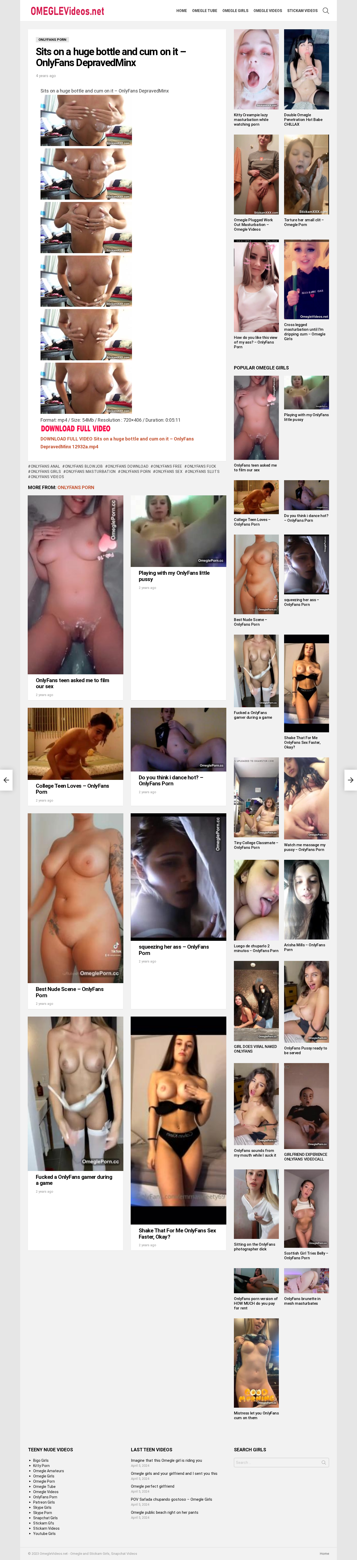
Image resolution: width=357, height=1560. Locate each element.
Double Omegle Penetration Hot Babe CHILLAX (303, 120)
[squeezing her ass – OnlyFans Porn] (178, 877)
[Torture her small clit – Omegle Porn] (306, 174)
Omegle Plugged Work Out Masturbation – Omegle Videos (253, 225)
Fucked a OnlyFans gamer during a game (74, 1180)
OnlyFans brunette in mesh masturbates (302, 1301)
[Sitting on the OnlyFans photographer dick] (256, 1204)
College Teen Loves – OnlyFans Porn (72, 789)
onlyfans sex (169, 471)
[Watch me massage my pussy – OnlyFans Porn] (306, 798)
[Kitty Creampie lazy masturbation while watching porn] (256, 69)
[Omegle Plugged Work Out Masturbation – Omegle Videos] (256, 174)
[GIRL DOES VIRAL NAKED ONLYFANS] (256, 1001)
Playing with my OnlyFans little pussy (174, 576)
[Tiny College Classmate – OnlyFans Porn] (256, 797)
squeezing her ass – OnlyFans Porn (174, 950)
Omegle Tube (204, 11)
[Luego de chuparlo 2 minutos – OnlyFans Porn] (256, 900)
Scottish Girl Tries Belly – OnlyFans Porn (306, 1255)
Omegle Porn (44, 1481)
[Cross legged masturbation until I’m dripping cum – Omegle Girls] (306, 280)
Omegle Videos (268, 11)
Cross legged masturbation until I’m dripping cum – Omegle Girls (304, 331)
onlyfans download (128, 466)
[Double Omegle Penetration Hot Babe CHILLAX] (306, 69)
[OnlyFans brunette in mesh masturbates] (306, 1280)
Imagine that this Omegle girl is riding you (166, 1460)
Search (324, 1463)
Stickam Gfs (43, 1523)
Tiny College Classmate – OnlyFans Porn (256, 845)
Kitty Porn (41, 1466)
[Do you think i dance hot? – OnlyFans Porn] (178, 740)
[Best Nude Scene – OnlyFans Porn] (75, 898)
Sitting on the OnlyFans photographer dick (254, 1246)
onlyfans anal (45, 466)
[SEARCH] (326, 10)
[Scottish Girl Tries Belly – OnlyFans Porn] (306, 1208)
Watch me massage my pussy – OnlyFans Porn (304, 847)
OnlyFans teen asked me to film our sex (72, 683)
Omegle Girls (235, 11)
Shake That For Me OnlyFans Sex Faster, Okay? (177, 1233)
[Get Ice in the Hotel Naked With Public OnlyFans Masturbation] (6, 780)
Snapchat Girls (45, 1518)
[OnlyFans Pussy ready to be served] (306, 1002)
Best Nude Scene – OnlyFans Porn (69, 992)
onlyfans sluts (204, 471)
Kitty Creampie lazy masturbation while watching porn (251, 120)
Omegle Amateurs (48, 1471)
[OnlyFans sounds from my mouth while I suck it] (256, 1104)
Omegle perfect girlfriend (152, 1486)
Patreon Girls (44, 1502)
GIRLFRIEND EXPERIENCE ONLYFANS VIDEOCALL (305, 1157)
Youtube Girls (44, 1534)
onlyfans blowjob (84, 466)
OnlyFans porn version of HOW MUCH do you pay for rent (256, 1303)
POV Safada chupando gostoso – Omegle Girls (171, 1499)
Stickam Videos (302, 11)
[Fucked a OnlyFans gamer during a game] (75, 1094)
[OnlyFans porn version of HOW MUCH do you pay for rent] (256, 1280)
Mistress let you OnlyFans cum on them (256, 1415)
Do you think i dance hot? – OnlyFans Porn (171, 780)
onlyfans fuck (201, 466)
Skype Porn (42, 1513)
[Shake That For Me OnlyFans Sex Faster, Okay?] (178, 1121)
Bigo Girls (41, 1460)
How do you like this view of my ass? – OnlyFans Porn (255, 342)
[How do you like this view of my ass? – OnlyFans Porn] (256, 286)
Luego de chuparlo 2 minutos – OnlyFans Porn (256, 948)
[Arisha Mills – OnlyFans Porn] (306, 900)
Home (181, 11)
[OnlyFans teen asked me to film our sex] (75, 584)
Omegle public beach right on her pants (164, 1512)
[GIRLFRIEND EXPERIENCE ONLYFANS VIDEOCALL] (306, 1106)
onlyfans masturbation (91, 471)
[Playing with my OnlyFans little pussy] (178, 531)
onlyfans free (167, 466)
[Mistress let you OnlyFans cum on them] (256, 1363)
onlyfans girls (46, 471)
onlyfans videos (47, 477)
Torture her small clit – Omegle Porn (304, 222)
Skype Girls (42, 1507)
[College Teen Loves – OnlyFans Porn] (75, 744)
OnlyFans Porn (136, 471)
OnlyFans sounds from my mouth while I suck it (255, 1153)
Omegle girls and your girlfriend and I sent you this (174, 1473)
